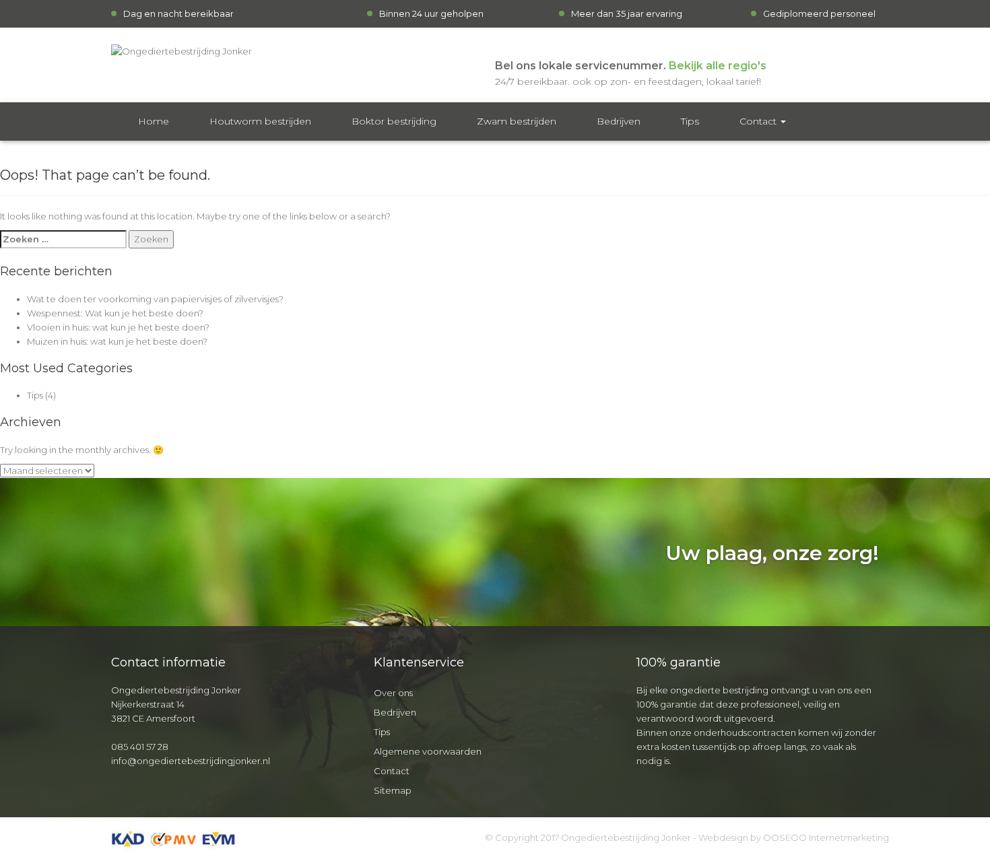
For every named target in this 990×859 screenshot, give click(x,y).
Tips (690, 121)
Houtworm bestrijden (260, 121)
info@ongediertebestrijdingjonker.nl (190, 760)
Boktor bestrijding (394, 121)
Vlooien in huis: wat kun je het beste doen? (118, 327)
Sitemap (392, 790)
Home (153, 121)
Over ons (393, 692)
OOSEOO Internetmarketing (826, 837)
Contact (759, 121)
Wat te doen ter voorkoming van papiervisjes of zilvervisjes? (155, 299)
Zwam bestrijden (516, 121)
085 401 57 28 (139, 746)
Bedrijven (618, 121)
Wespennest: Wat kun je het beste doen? (115, 313)
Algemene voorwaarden (428, 751)
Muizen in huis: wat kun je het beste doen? (117, 341)
